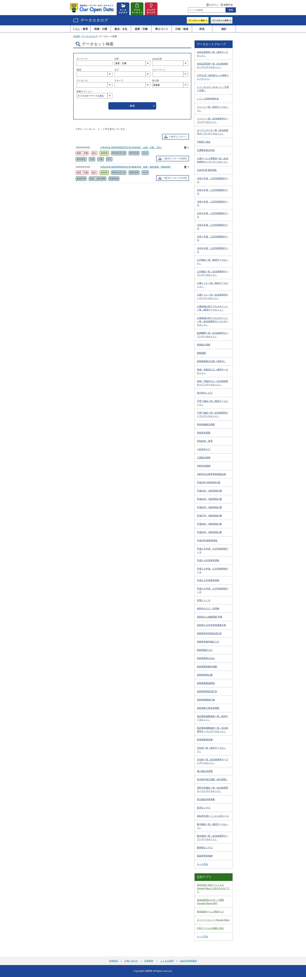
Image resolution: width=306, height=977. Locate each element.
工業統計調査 (203, 457)
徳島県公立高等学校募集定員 (211, 625)
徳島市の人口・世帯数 (208, 608)
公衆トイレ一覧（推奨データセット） (212, 285)
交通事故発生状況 (206, 150)
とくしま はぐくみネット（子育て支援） (213, 89)
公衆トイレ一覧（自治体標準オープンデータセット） (212, 296)
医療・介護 (100, 28)
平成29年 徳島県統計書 (209, 532)
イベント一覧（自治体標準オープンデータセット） (212, 120)
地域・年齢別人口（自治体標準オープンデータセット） (212, 383)
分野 (116, 59)
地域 (78, 69)
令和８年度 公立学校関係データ (212, 250)
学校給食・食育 (205, 441)
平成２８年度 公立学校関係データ (212, 550)
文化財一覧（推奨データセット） (211, 750)
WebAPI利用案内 (188, 961)
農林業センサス (205, 847)
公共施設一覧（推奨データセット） (212, 261)
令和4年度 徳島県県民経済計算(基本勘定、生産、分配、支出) (131, 147)
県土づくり (161, 28)
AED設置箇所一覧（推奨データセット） (212, 54)
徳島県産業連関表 (206, 683)
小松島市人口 (203, 449)
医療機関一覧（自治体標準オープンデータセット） (212, 335)
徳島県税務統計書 (206, 699)
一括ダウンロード (178, 136)
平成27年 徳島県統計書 (209, 515)
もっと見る (202, 864)
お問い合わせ (131, 961)
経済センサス (203, 807)
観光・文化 (121, 28)
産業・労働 (141, 28)
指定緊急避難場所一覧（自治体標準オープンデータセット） (212, 730)
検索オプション (84, 91)
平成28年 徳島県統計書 (209, 524)
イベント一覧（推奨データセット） (212, 109)
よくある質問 (167, 961)
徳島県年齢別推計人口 (208, 641)
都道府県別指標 (205, 856)
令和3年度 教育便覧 (207, 170)
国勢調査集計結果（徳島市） (211, 361)
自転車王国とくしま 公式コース (213, 816)
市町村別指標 (203, 466)
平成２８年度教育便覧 (208, 560)
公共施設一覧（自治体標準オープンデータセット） (212, 273)
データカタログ (94, 20)
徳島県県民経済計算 (207, 691)
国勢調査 (201, 353)
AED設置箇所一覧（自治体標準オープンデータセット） (212, 65)
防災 (202, 28)
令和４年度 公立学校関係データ (212, 203)
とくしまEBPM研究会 (208, 98)
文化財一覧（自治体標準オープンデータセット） (212, 761)
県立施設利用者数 (206, 799)
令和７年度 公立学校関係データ (212, 238)
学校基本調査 (203, 432)
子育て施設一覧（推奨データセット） (212, 403)
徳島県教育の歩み (206, 658)
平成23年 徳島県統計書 (208, 482)
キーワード (82, 59)
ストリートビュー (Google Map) (213, 920)
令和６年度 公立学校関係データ (212, 227)
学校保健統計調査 (206, 424)
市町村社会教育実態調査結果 (211, 474)
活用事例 (148, 961)
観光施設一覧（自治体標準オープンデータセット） (212, 838)
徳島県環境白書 (205, 675)
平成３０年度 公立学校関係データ (212, 590)
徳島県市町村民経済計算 (209, 633)
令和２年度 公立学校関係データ (212, 180)
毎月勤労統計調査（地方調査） (212, 779)
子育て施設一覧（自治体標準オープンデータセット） (212, 414)
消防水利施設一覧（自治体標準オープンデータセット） (212, 789)
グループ (118, 80)
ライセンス (82, 80)
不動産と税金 (203, 142)
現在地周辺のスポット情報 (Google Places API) (210, 902)
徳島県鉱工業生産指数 (208, 708)
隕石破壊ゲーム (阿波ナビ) (210, 911)
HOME (76, 36)
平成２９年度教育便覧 (208, 580)
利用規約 (113, 961)
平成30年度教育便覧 (207, 540)
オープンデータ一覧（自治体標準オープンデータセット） (212, 132)
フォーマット (159, 69)
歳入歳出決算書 (205, 771)
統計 (224, 28)
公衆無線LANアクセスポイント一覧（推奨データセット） (212, 308)
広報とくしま (203, 600)
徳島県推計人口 (205, 650)
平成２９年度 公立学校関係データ (212, 570)
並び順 (155, 80)
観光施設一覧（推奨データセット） (212, 826)
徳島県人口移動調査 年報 (209, 617)
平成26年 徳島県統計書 (209, 507)
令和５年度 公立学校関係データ (212, 215)
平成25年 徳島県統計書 (209, 499)
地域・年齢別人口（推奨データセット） (212, 371)
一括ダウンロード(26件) (175, 158)
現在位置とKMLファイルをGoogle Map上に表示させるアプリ (213, 888)
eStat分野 (157, 59)
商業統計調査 (203, 344)
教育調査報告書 (205, 739)
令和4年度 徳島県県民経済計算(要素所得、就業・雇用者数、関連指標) (135, 167)
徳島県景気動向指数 (207, 666)
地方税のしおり (205, 393)
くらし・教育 (80, 28)
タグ (116, 69)
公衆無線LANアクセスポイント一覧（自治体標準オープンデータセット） (212, 321)
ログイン (213, 5)
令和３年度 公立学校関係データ (212, 192)
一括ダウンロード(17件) (175, 178)
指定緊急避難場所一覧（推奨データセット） (212, 718)
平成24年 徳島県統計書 (209, 490)
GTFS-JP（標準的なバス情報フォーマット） (213, 77)
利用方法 (228, 5)
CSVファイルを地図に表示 (210, 928)
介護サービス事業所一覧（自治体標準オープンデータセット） (212, 160)
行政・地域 (181, 28)
